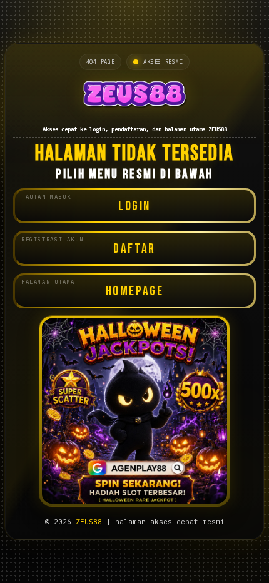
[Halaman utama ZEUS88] (134, 96)
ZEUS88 (89, 521)
